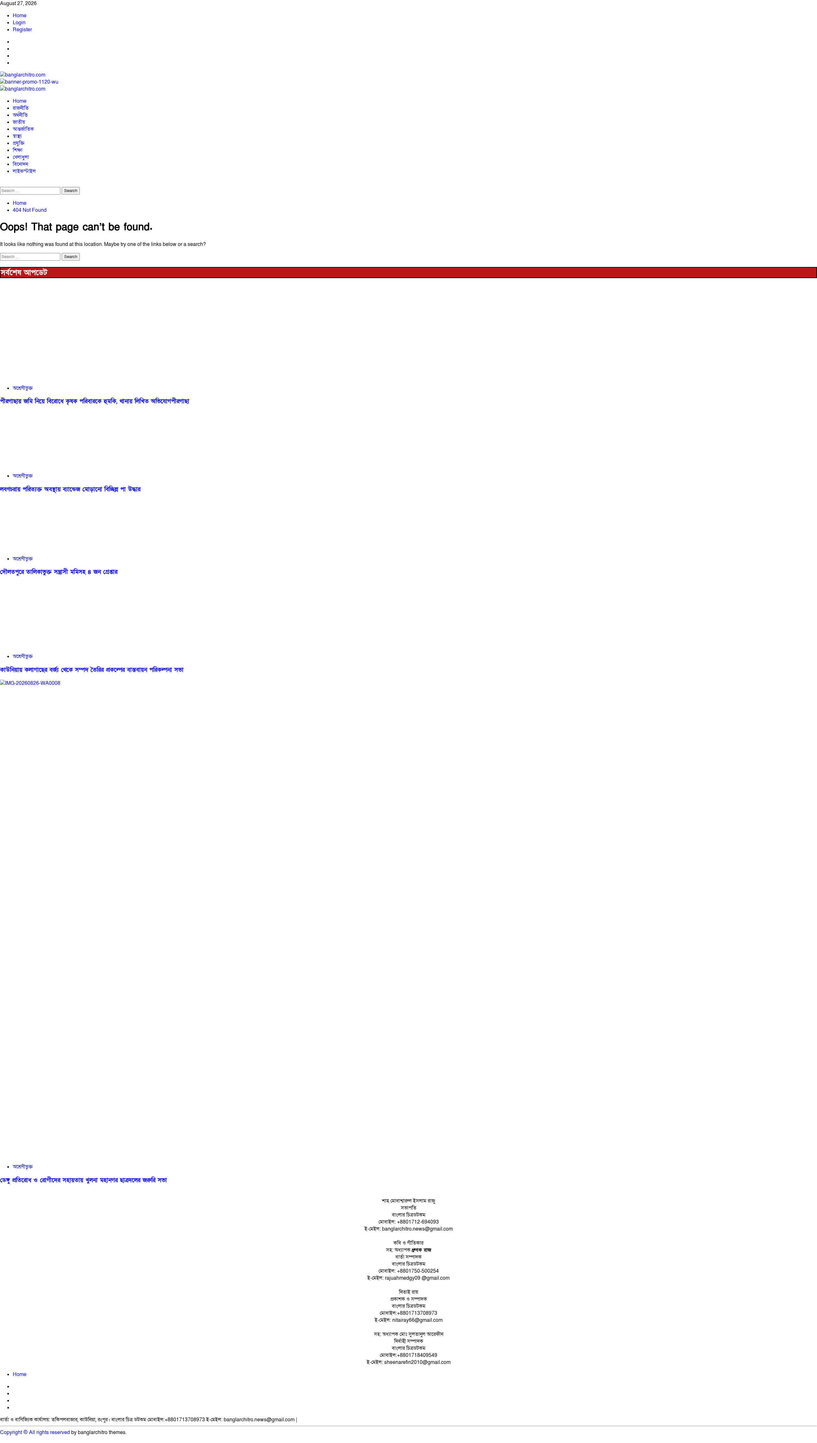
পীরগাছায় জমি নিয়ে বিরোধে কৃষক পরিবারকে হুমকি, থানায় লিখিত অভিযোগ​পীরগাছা (94, 401)
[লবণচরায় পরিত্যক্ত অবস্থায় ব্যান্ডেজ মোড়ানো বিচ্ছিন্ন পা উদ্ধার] (48, 463)
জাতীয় (19, 122)
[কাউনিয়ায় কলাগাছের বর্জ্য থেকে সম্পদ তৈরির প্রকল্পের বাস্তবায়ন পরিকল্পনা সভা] (48, 644)
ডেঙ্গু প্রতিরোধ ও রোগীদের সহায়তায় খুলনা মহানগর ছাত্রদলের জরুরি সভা (83, 1180)
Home (19, 15)
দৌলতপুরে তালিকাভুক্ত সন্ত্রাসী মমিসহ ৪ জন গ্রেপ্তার (58, 572)
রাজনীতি (21, 108)
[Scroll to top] (2, 1439)
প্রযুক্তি (18, 143)
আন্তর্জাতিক (23, 129)
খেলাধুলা (21, 157)
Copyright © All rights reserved (35, 1432)
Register (22, 29)
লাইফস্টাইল (24, 171)
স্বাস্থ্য (17, 136)
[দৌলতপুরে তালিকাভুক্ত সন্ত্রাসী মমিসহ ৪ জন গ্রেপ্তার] (48, 546)
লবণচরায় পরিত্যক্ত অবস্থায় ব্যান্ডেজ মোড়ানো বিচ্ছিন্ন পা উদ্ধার (70, 489)
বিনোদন (20, 164)
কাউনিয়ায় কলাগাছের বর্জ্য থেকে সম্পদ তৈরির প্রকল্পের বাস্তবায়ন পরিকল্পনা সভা (92, 670)
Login (19, 22)
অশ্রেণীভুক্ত (23, 388)
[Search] (2, 183)
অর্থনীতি (20, 115)
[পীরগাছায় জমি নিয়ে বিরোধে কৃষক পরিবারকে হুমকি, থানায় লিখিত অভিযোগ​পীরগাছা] (48, 376)
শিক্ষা (17, 150)
